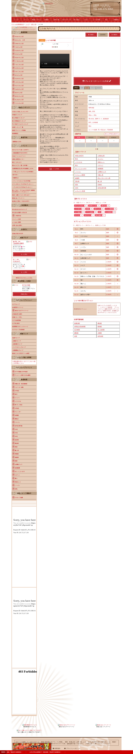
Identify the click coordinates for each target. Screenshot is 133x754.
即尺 (90, 122)
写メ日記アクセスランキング (20, 124)
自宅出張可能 (102, 188)
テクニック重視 (80, 175)
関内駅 (100, 326)
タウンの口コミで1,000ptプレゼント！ (23, 184)
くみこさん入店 (19, 64)
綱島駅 (76, 333)
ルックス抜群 (93, 130)
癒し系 (100, 181)
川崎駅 (100, 333)
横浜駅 (100, 323)
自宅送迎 (100, 336)
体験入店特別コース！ (18, 159)
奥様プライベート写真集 (19, 130)
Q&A (87, 88)
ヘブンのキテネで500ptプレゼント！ (22, 187)
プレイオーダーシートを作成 (97, 81)
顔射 (16, 461)
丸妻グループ (16, 337)
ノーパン (78, 172)
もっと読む (24, 254)
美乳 (90, 111)
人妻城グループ (16, 341)
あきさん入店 (18, 92)
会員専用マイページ (17, 307)
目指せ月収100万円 (17, 233)
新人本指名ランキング (18, 118)
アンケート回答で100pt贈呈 (23, 375)
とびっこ (100, 165)
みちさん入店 (18, 75)
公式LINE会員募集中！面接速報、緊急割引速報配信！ (42, 752)
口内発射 (95, 122)
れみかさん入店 (19, 57)
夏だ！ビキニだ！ (17, 162)
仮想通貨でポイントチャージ (20, 326)
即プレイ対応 (18, 404)
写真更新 (110, 130)
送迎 (75, 336)
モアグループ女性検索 (18, 329)
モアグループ (16, 304)
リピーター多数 (19, 387)
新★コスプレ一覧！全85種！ (20, 165)
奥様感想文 (15, 133)
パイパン (17, 422)
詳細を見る (24, 294)
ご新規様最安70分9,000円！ (20, 153)
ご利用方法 (18, 215)
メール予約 (55, 169)
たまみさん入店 (19, 50)
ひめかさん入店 (19, 43)
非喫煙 (17, 415)
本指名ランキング (17, 114)
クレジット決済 (16, 219)
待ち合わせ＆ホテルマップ (19, 209)
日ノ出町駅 (101, 329)
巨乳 (93, 111)
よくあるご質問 (16, 222)
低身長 (17, 440)
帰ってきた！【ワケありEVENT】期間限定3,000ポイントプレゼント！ (23, 191)
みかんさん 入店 (20, 40)
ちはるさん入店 (19, 89)
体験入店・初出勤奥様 (21, 383)
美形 (16, 447)
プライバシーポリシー (73, 748)
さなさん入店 (18, 54)
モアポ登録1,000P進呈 (21, 371)
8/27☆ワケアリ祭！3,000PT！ (20, 149)
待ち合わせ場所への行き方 (19, 212)
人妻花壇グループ (17, 344)
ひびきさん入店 (19, 68)
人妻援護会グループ (17, 350)
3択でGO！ (15, 174)
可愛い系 (100, 175)
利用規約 (57, 748)
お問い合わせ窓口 (17, 225)
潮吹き (17, 419)
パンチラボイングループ (19, 347)
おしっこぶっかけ (80, 168)
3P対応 (17, 408)
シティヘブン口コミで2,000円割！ (21, 181)
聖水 (90, 126)
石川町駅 (77, 329)
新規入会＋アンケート (18, 198)
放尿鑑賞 (100, 168)
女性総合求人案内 (17, 314)
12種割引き (15, 178)
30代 (16, 433)
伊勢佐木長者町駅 (80, 326)
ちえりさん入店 (19, 85)
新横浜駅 (77, 323)
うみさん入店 (18, 47)
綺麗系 (77, 178)
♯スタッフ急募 (19, 497)
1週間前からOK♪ (17, 141)
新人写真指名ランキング (19, 121)
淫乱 (95, 115)
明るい (91, 115)
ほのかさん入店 (19, 96)
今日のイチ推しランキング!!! (20, 111)
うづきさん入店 (19, 61)
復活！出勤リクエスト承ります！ (21, 195)
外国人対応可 (79, 155)
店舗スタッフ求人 (17, 317)
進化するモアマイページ (21, 310)
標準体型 (91, 108)
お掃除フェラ (102, 172)
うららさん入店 (19, 103)
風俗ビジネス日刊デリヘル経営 (20, 353)
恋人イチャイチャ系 (104, 178)
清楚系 (17, 457)
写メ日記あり (102, 130)
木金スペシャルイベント (19, 156)
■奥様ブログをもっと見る (24, 277)
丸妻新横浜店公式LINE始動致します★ (22, 168)
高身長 (100, 184)
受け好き (91, 119)
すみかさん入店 (19, 36)
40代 (16, 436)
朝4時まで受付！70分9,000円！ (21, 201)
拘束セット (101, 162)
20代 (76, 188)
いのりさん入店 (19, 82)
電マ (76, 165)
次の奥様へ (114, 34)
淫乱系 (77, 181)
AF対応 (17, 390)
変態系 (17, 454)
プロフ (76, 88)
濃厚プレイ (98, 119)
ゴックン (100, 159)
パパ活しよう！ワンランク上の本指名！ (23, 171)
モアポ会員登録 (16, 320)
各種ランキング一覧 (17, 127)
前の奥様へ (91, 34)
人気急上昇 (101, 155)
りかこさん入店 (19, 71)
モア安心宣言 (16, 323)
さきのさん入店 (19, 78)
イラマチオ (78, 162)
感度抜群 (106, 119)
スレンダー (18, 412)
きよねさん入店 (19, 99)
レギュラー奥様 (80, 191)
